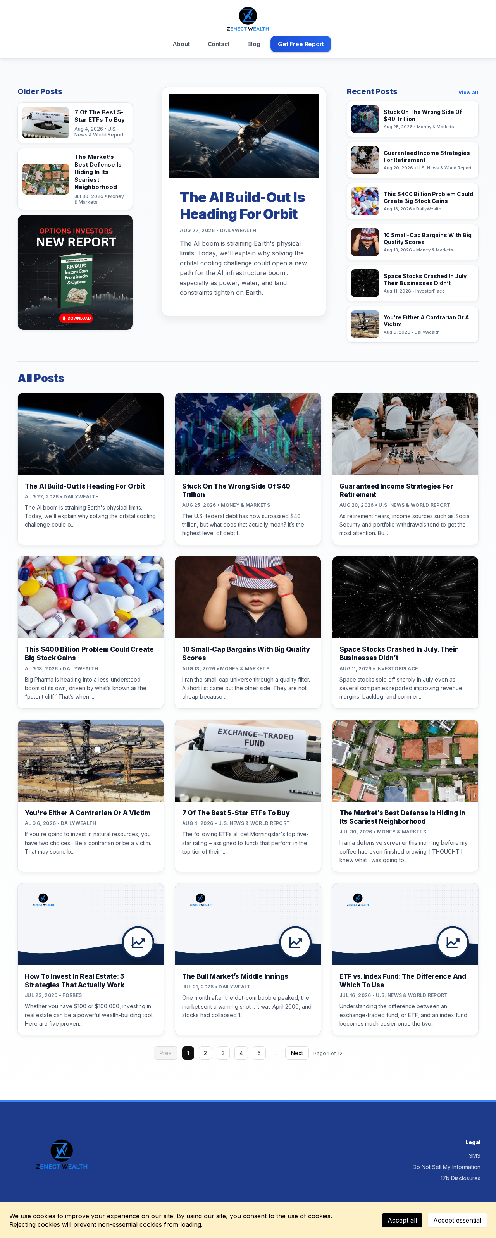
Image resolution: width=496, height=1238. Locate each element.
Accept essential (457, 1220)
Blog (253, 44)
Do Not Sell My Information (446, 1167)
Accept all (402, 1220)
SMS (474, 1155)
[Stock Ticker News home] (248, 18)
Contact (219, 44)
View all (468, 92)
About (181, 44)
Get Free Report (301, 44)
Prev (166, 1053)
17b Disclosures (460, 1178)
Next (297, 1053)
